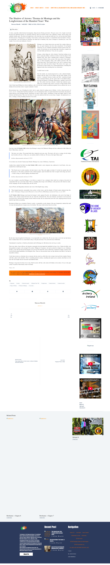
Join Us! (31, 8)
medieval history (52, 283)
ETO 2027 (47, 8)
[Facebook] (99, 7)
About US (41, 8)
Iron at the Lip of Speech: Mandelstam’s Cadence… (57, 547)
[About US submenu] (74, 532)
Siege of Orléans (13, 285)
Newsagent (79, 8)
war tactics (31, 285)
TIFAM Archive (41, 24)
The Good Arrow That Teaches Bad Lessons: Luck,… (57, 533)
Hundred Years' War (35, 283)
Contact (37, 8)
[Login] (90, 8)
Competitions (54, 8)
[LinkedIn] (63, 291)
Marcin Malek (55, 536)
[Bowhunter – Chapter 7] (55, 466)
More (84, 8)
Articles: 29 (40, 305)
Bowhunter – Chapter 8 (14, 516)
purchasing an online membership (37, 274)
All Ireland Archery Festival (63, 8)
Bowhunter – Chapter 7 (47, 516)
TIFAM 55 (75, 437)
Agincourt (12, 283)
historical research (25, 283)
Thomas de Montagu (23, 285)
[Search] (96, 7)
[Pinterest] (47, 291)
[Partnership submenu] (86, 535)
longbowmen (44, 283)
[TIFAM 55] (87, 426)
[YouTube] (102, 7)
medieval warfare (61, 283)
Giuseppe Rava (40, 234)
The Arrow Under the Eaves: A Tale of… (57, 540)
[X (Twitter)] (32, 291)
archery (18, 283)
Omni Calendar (73, 8)
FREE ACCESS (32, 24)
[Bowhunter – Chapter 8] (22, 466)
